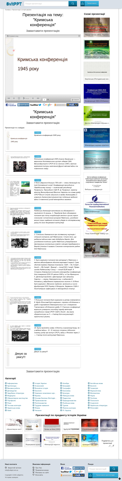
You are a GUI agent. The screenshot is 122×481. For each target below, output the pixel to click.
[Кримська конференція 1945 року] (19, 141)
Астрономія (39, 386)
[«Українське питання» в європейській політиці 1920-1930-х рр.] (108, 425)
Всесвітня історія (41, 388)
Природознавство (69, 400)
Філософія (94, 408)
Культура (66, 393)
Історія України (41, 383)
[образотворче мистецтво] (13, 425)
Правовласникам (42, 470)
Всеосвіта (39, 475)
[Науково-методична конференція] (97, 160)
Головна (8, 10)
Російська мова (68, 403)
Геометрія (94, 388)
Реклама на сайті (42, 472)
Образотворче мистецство (17, 398)
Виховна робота (13, 388)
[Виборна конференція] (97, 182)
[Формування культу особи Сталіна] (32, 440)
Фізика (37, 408)
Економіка (66, 391)
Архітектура (11, 386)
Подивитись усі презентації (107, 442)
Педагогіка (67, 398)
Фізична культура (69, 408)
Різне (9, 403)
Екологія (38, 391)
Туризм (65, 405)
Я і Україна (67, 410)
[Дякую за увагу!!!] (19, 357)
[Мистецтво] (70, 440)
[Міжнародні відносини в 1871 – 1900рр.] (51, 440)
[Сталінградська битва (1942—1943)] (89, 425)
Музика (38, 396)
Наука (92, 396)
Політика (93, 398)
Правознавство (41, 400)
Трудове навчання (42, 405)
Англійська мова (96, 383)
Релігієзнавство (41, 403)
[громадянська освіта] (89, 440)
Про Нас (38, 468)
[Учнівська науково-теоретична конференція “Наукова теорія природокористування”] (97, 49)
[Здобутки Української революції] (70, 425)
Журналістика (95, 391)
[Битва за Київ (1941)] (51, 425)
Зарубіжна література (15, 393)
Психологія (94, 400)
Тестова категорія (14, 405)
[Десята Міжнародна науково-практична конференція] (97, 116)
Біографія (66, 386)
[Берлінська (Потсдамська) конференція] (97, 71)
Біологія (93, 386)
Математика (95, 393)
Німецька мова (68, 396)
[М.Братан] (32, 425)
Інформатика (12, 383)
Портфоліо (11, 400)
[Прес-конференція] (97, 204)
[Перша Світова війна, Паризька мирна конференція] (97, 27)
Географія (67, 388)
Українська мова (13, 408)
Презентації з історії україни (21, 10)
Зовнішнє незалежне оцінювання (46, 393)
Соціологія (94, 403)
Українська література (98, 405)
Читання (38, 410)
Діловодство (12, 391)
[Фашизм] (13, 440)
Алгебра (66, 383)
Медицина (11, 396)
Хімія (9, 410)
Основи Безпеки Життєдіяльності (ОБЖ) (46, 398)
